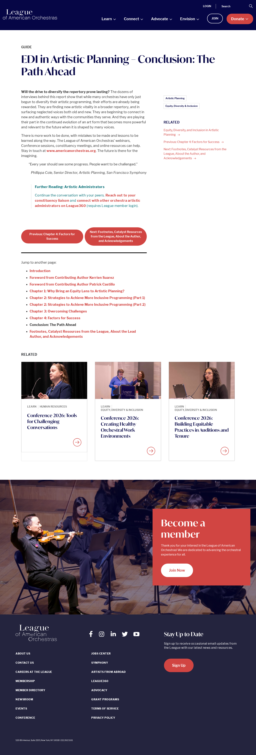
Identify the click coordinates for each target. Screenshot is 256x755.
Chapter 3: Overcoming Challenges (58, 311)
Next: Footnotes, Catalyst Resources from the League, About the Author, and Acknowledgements (116, 236)
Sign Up (179, 665)
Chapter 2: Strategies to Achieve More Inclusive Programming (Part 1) (87, 298)
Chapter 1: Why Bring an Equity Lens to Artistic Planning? (77, 291)
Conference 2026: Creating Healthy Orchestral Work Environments (120, 427)
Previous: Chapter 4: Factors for (192, 142)
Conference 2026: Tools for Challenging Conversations (52, 421)
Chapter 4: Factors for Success (55, 318)
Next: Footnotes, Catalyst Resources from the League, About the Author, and (195, 153)
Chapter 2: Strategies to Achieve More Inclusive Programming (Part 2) (88, 304)
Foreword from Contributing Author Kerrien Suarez (72, 278)
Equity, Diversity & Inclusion (181, 105)
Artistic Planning (175, 98)
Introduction (40, 271)
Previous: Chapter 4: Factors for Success (52, 236)
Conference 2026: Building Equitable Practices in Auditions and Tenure (202, 427)
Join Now (177, 570)
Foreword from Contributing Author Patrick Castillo (72, 284)
